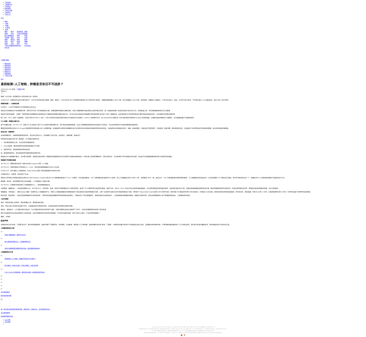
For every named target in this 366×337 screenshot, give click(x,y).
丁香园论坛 (8, 4)
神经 (6, 21)
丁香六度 (8, 45)
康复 (25, 35)
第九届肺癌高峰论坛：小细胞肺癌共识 (17, 241)
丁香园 (3, 60)
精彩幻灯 (8, 71)
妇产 (18, 43)
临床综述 (8, 67)
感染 (25, 31)
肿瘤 (6, 25)
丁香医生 (8, 6)
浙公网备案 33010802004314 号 (207, 327)
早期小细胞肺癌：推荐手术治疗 (15, 235)
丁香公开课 (20, 33)
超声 (18, 35)
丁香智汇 (8, 12)
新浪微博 (8, 8)
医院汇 (13, 39)
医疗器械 (8, 35)
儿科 (12, 43)
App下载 (7, 320)
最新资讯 (8, 65)
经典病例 (8, 73)
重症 (12, 37)
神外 (18, 39)
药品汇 (19, 45)
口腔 (18, 37)
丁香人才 (8, 14)
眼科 (25, 39)
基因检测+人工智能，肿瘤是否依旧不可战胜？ (20, 259)
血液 (12, 35)
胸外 (6, 31)
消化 (12, 33)
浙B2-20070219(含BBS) (180, 327)
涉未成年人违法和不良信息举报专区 (187, 332)
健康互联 (14, 45)
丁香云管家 (8, 10)
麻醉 (25, 41)
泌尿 (6, 43)
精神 (6, 39)
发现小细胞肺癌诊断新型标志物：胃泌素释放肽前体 (22, 248)
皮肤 (25, 37)
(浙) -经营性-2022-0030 (192, 327)
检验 (25, 33)
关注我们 (8, 322)
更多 (6, 29)
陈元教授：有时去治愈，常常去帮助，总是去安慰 (21, 265)
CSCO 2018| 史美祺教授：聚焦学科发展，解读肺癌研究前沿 (25, 272)
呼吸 (6, 33)
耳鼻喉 (7, 37)
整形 (6, 41)
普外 (12, 41)
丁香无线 (8, 2)
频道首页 (8, 63)
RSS (2, 79)
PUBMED (27, 45)
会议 (25, 43)
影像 (18, 41)
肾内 (12, 31)
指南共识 (8, 69)
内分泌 (7, 47)
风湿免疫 (20, 31)
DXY (164, 327)
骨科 (6, 23)
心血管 (7, 27)
